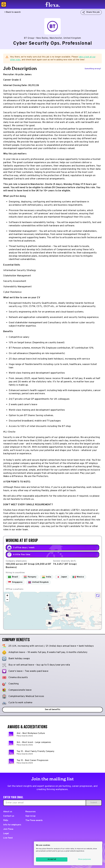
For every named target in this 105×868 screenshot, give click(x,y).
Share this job (93, 12)
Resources (30, 811)
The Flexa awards (34, 820)
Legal (6, 833)
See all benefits (52, 709)
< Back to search (12, 12)
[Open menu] (3, 4)
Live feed (8, 838)
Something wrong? (93, 69)
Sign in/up (30, 816)
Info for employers (12, 825)
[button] (52, 610)
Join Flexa (8, 829)
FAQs (5, 820)
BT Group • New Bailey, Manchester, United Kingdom (52, 38)
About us (7, 811)
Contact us (8, 816)
